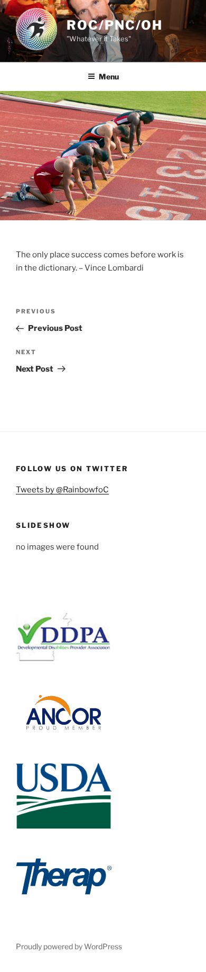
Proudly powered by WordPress (69, 946)
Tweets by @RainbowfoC (62, 489)
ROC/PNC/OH (115, 25)
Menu (109, 76)
